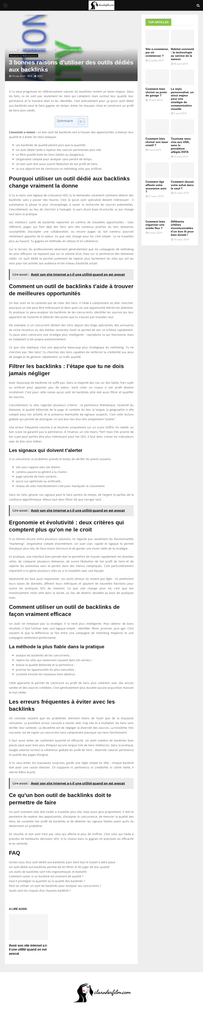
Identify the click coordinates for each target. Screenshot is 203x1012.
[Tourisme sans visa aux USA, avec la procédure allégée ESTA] (182, 127)
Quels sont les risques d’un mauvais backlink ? (40, 890)
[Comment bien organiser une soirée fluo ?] (157, 210)
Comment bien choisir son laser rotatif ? (157, 142)
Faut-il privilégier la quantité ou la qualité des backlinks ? (47, 881)
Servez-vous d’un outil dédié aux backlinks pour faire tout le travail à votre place (62, 862)
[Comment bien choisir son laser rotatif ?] (157, 127)
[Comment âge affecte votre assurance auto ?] (157, 170)
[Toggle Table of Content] (79, 121)
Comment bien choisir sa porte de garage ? (156, 92)
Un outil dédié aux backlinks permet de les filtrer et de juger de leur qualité (59, 867)
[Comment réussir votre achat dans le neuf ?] (182, 170)
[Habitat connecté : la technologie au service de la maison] (182, 37)
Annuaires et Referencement (23, 55)
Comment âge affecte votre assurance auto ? (156, 186)
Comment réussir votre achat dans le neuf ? (182, 185)
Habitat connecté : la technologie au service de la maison (182, 53)
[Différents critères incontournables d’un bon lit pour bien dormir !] (182, 210)
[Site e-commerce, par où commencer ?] (157, 37)
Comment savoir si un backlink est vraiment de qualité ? (46, 876)
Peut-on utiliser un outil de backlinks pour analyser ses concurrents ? (55, 886)
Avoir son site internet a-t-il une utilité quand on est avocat (28, 949)
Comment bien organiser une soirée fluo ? (155, 225)
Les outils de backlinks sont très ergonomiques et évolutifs (48, 872)
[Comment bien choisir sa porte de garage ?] (157, 77)
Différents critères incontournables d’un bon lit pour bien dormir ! (182, 228)
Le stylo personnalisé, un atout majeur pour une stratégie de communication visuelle (182, 98)
